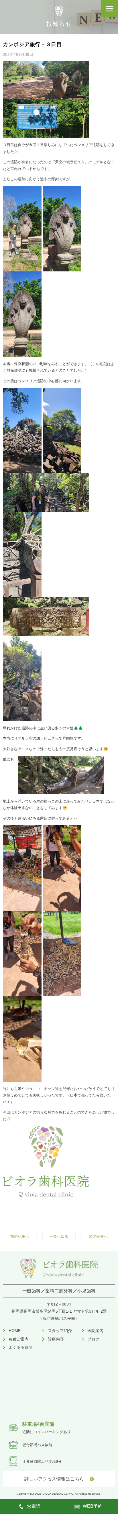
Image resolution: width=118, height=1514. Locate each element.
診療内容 (56, 1339)
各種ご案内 (19, 1339)
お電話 (33, 1506)
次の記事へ (98, 1236)
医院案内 (95, 1330)
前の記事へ (19, 1236)
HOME (15, 1330)
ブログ (93, 1339)
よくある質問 (21, 1347)
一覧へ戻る (59, 1236)
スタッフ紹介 (60, 1330)
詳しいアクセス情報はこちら (54, 1478)
